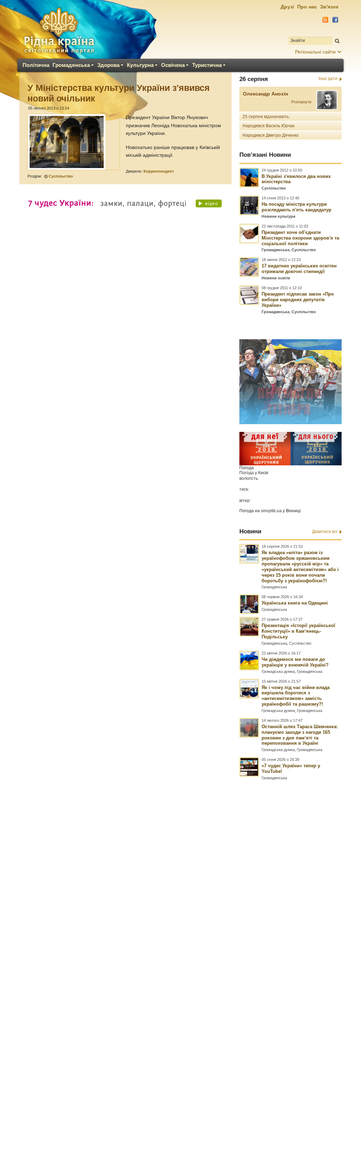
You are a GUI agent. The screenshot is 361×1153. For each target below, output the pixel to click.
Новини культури (278, 216)
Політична (36, 65)
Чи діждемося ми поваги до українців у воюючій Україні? (295, 662)
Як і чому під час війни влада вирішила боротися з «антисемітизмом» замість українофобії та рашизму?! (296, 696)
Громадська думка (278, 671)
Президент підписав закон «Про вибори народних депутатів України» (298, 299)
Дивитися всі (324, 531)
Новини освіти (276, 278)
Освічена (173, 65)
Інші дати (328, 78)
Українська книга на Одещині (295, 603)
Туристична (207, 65)
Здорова (108, 65)
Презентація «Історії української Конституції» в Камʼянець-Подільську (298, 631)
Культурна (140, 65)
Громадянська (71, 65)
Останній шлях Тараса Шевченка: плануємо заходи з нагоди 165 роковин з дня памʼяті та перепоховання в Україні (300, 735)
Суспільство (61, 176)
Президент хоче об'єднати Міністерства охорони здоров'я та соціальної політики (300, 238)
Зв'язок (329, 6)
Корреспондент (158, 171)
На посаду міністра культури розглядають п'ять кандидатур (296, 207)
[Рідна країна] (59, 30)
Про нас (307, 6)
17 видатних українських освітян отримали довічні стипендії (299, 268)
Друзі (287, 6)
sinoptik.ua (271, 510)
